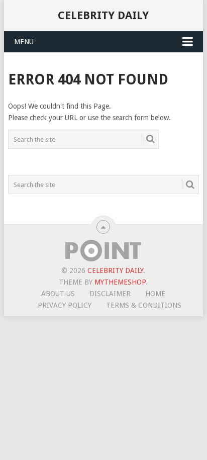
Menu (24, 42)
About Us (58, 294)
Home (155, 294)
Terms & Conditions (143, 305)
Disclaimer (110, 294)
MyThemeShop (120, 282)
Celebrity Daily (103, 15)
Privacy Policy (64, 305)
